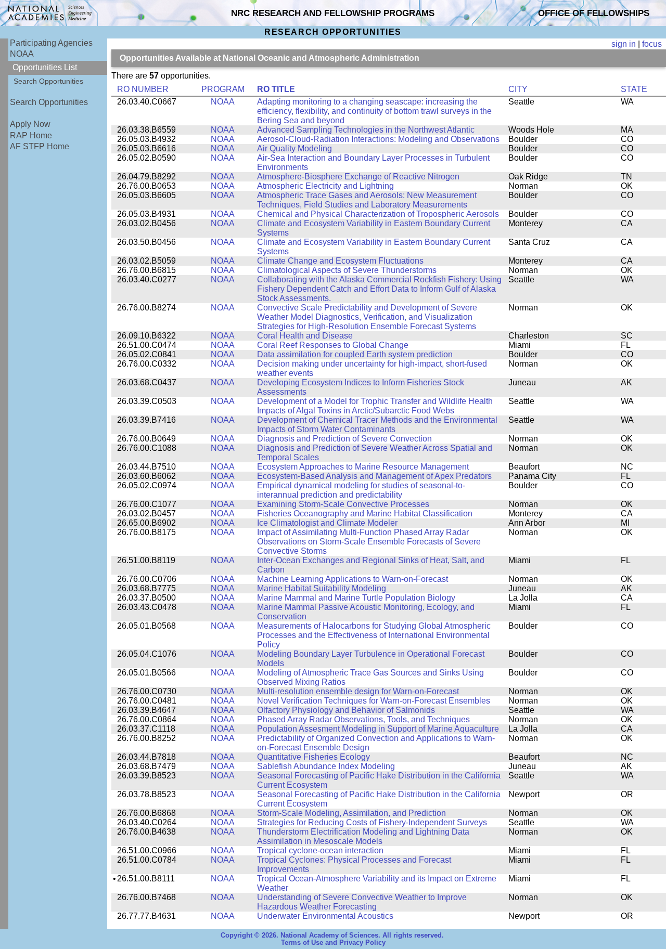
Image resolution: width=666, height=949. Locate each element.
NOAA (22, 53)
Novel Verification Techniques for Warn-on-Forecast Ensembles (373, 700)
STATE (634, 89)
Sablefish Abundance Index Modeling (326, 766)
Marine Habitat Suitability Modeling (321, 588)
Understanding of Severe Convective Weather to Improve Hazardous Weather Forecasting (362, 902)
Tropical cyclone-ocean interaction (320, 850)
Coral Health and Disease (305, 335)
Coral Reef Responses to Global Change (332, 345)
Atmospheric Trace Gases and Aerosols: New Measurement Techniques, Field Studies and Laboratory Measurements (367, 200)
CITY (518, 89)
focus (652, 44)
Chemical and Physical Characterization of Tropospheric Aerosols (378, 214)
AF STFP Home (39, 146)
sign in (623, 44)
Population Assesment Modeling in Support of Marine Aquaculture (378, 728)
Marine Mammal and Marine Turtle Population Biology (356, 597)
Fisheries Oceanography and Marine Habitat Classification (364, 513)
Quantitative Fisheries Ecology (313, 756)
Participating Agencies (51, 42)
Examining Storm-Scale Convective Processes (343, 504)
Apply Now (30, 124)
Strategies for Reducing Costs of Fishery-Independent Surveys (372, 822)
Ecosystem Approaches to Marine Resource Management (363, 466)
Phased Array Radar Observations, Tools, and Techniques (363, 719)
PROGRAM (223, 89)
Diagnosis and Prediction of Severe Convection (344, 438)
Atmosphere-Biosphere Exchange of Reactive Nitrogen (358, 176)
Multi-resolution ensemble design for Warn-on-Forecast (358, 691)
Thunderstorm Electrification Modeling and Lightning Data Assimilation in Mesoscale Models (363, 836)
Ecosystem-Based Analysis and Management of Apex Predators (374, 476)
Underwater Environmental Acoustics (325, 916)
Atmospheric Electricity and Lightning (325, 185)
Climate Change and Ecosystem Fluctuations (340, 260)
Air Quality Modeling (294, 148)
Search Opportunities (48, 81)
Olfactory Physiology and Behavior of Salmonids (346, 710)
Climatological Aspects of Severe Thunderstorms (347, 270)
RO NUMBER (143, 89)
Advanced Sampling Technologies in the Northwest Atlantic (366, 129)
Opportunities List (44, 67)
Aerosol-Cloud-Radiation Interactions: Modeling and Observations (378, 139)
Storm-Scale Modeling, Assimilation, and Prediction (351, 813)
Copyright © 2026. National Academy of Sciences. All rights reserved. (332, 935)
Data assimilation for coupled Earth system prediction (355, 354)
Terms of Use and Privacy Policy (333, 942)
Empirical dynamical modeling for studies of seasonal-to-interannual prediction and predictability (361, 490)
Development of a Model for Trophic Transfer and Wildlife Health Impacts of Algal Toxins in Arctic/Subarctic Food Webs (375, 406)
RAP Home (31, 135)
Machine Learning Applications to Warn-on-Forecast (352, 579)
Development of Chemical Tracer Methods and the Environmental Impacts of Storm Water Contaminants (377, 424)
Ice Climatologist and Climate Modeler (327, 522)
